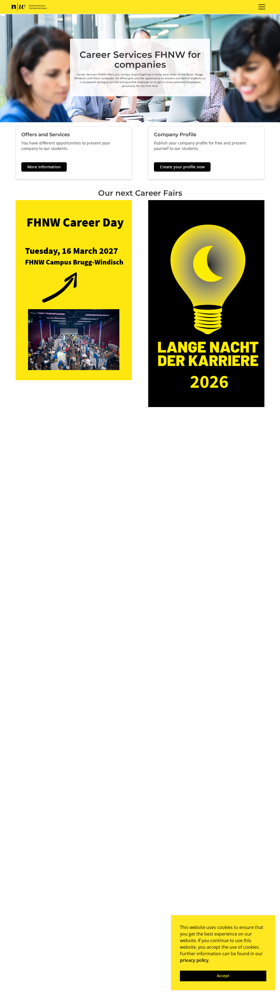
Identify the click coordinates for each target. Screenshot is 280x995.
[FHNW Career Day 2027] (74, 289)
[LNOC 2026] (206, 303)
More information (44, 166)
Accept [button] (223, 975)
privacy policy (194, 960)
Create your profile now (182, 166)
